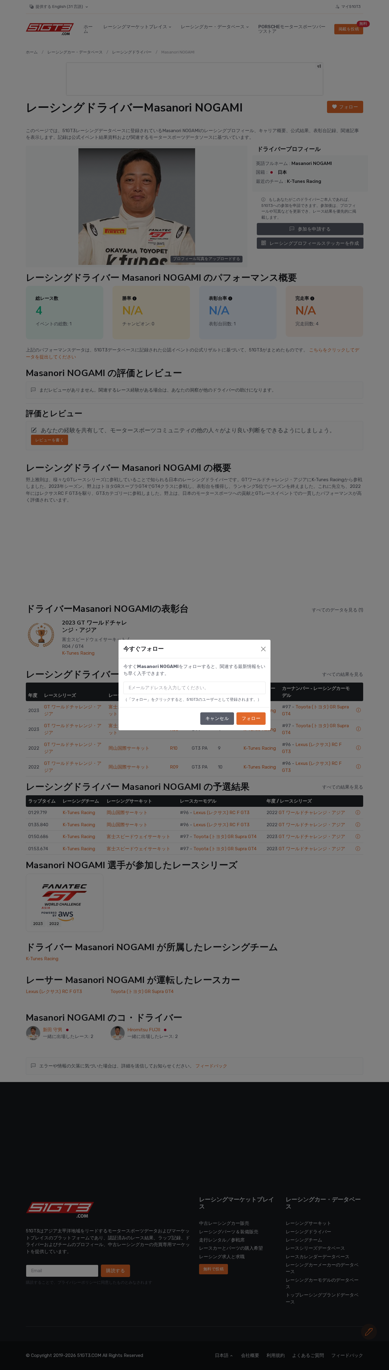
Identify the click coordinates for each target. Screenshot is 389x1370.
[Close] (263, 649)
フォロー (251, 718)
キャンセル (217, 718)
